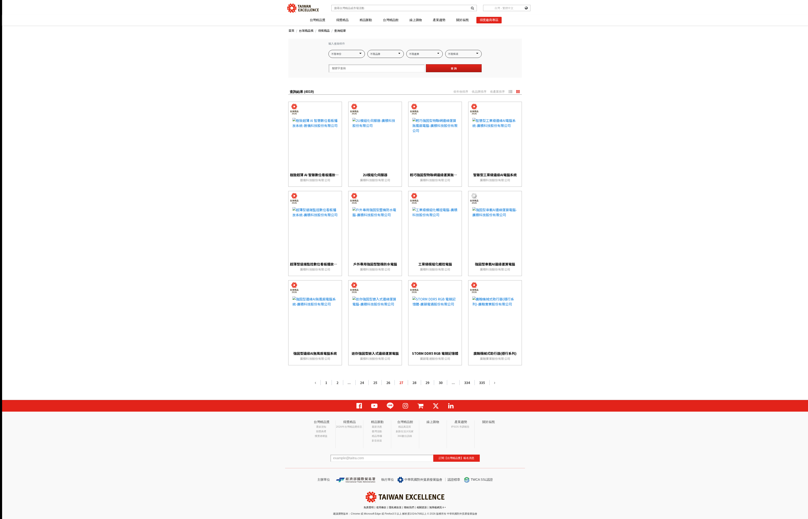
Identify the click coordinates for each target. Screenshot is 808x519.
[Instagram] (405, 406)
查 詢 (454, 68)
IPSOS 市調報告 (460, 427)
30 (441, 382)
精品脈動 (366, 20)
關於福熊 (462, 20)
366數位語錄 (404, 436)
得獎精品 (342, 20)
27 (401, 382)
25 (375, 382)
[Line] (390, 406)
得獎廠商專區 (489, 20)
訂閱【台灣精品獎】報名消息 (456, 458)
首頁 (291, 30)
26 (388, 382)
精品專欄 (377, 436)
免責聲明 (369, 507)
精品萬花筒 (404, 427)
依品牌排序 (479, 91)
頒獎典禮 (321, 431)
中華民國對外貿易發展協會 (423, 479)
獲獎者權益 (321, 436)
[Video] (374, 406)
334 (467, 382)
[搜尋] (472, 8)
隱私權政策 (395, 507)
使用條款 (381, 507)
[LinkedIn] (451, 406)
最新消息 (377, 427)
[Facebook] (359, 406)
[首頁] (303, 8)
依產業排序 (497, 91)
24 (362, 382)
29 (427, 382)
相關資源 (422, 507)
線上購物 (415, 20)
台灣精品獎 (317, 20)
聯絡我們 (409, 507)
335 (482, 382)
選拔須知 (321, 427)
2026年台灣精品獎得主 (349, 427)
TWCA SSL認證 (481, 479)
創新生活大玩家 (404, 431)
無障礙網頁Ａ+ (437, 507)
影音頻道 (377, 440)
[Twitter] (436, 406)
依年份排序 (460, 91)
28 (414, 382)
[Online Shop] (420, 406)
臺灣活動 (377, 431)
